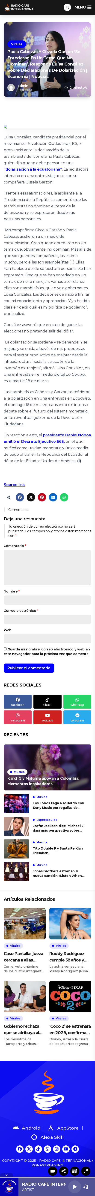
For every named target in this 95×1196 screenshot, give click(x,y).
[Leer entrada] (47, 767)
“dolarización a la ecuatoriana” (33, 169)
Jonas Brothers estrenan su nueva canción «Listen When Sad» (57, 873)
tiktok (47, 705)
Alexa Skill (52, 1137)
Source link (14, 485)
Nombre (12, 591)
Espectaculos (46, 819)
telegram (77, 720)
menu (80, 7)
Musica (19, 772)
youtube (47, 720)
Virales (16, 44)
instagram (18, 720)
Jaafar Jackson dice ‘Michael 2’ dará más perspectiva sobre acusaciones (58, 828)
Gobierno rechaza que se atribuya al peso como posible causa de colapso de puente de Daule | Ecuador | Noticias (24, 1030)
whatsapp (77, 705)
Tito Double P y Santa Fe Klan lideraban (58, 850)
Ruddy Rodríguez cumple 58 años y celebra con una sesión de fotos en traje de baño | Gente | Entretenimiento (70, 957)
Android (31, 1128)
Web (8, 630)
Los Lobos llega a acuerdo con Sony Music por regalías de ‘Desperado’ (58, 805)
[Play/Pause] (74, 1186)
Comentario (15, 546)
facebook (17, 705)
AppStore (68, 1128)
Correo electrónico (21, 611)
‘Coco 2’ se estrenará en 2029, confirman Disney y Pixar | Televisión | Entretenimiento (70, 1030)
